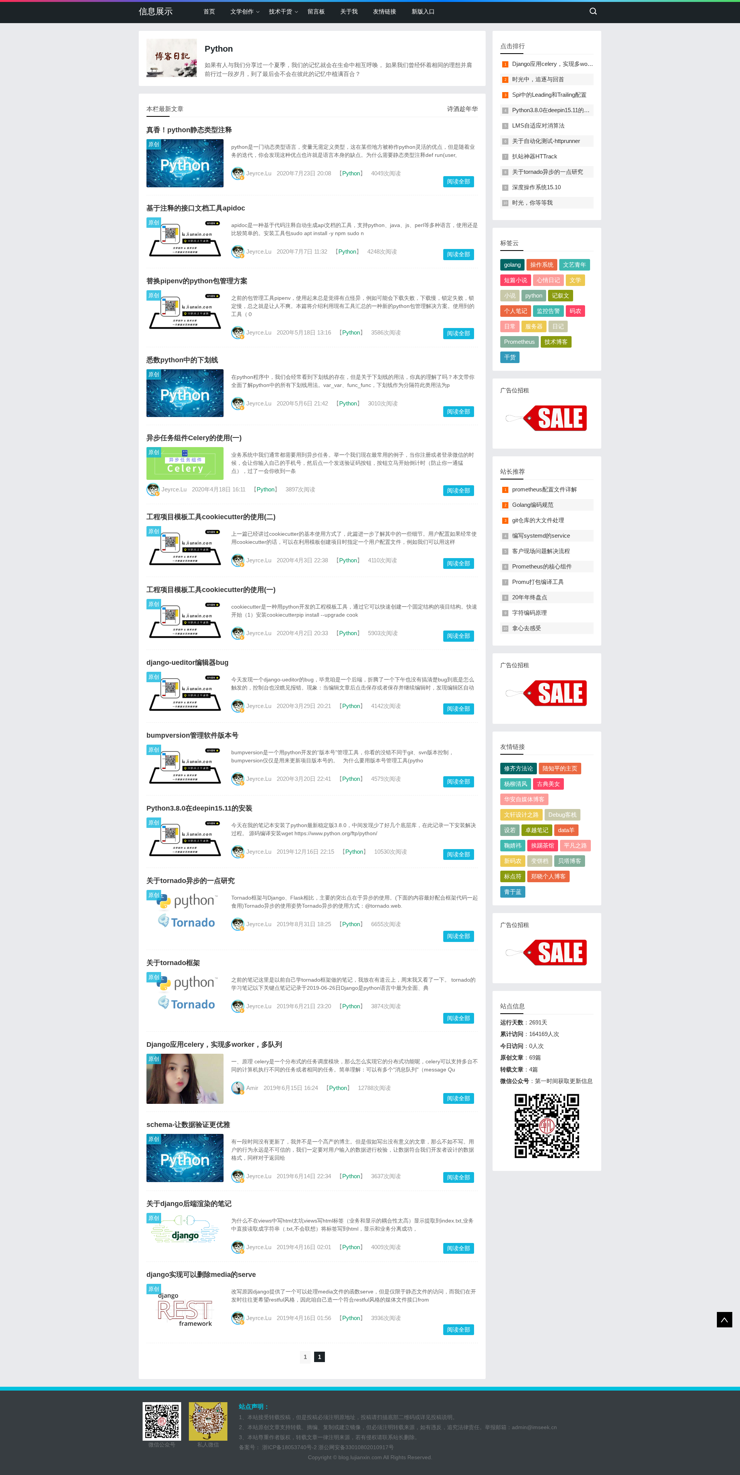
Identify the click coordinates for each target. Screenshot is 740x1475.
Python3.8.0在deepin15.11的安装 (199, 808)
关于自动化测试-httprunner (546, 141)
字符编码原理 (529, 612)
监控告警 (548, 311)
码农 (575, 311)
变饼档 (539, 861)
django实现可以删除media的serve (201, 1274)
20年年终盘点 (529, 597)
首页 (209, 11)
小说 (510, 295)
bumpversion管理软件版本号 (192, 735)
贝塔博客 (569, 861)
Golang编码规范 (532, 504)
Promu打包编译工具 (538, 582)
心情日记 (548, 280)
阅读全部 (458, 181)
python (533, 295)
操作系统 (541, 264)
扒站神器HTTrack (534, 156)
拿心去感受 (526, 628)
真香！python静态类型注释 (189, 130)
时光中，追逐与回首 (538, 79)
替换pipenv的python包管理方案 (196, 281)
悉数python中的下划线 (182, 360)
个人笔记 (515, 311)
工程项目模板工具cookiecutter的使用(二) (211, 517)
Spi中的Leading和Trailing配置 (549, 94)
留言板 (316, 11)
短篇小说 (515, 280)
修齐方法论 (518, 768)
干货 (510, 357)
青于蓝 (512, 891)
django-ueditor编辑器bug (187, 662)
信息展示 (156, 11)
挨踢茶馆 (542, 845)
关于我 (349, 11)
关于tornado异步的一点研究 (190, 881)
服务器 (534, 326)
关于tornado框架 (173, 963)
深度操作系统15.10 (536, 187)
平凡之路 (575, 845)
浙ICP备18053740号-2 (289, 1447)
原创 (153, 144)
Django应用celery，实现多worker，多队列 (214, 1044)
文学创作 (242, 11)
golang (512, 264)
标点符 (512, 876)
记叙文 (560, 295)
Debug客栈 (562, 814)
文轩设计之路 (521, 814)
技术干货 (280, 11)
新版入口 (423, 11)
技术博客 (556, 341)
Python (351, 173)
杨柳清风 (515, 783)
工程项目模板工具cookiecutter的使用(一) (211, 590)
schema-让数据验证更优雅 (188, 1125)
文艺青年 (574, 264)
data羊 (566, 830)
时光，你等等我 (532, 202)
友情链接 (384, 11)
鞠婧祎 (512, 845)
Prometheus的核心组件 (542, 566)
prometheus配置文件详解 (544, 489)
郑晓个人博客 (548, 876)
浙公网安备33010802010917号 (356, 1447)
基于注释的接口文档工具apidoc (195, 208)
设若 (510, 830)
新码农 (512, 861)
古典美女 (548, 783)
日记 (558, 326)
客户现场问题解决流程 (541, 551)
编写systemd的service (541, 535)
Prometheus (519, 341)
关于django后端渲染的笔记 (189, 1204)
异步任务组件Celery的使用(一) (194, 438)
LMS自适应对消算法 (538, 125)
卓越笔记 (536, 830)
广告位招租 (514, 390)
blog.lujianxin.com (360, 1457)
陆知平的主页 (560, 768)
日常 (510, 326)
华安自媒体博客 (524, 799)
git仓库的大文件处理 (538, 520)
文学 (575, 280)
